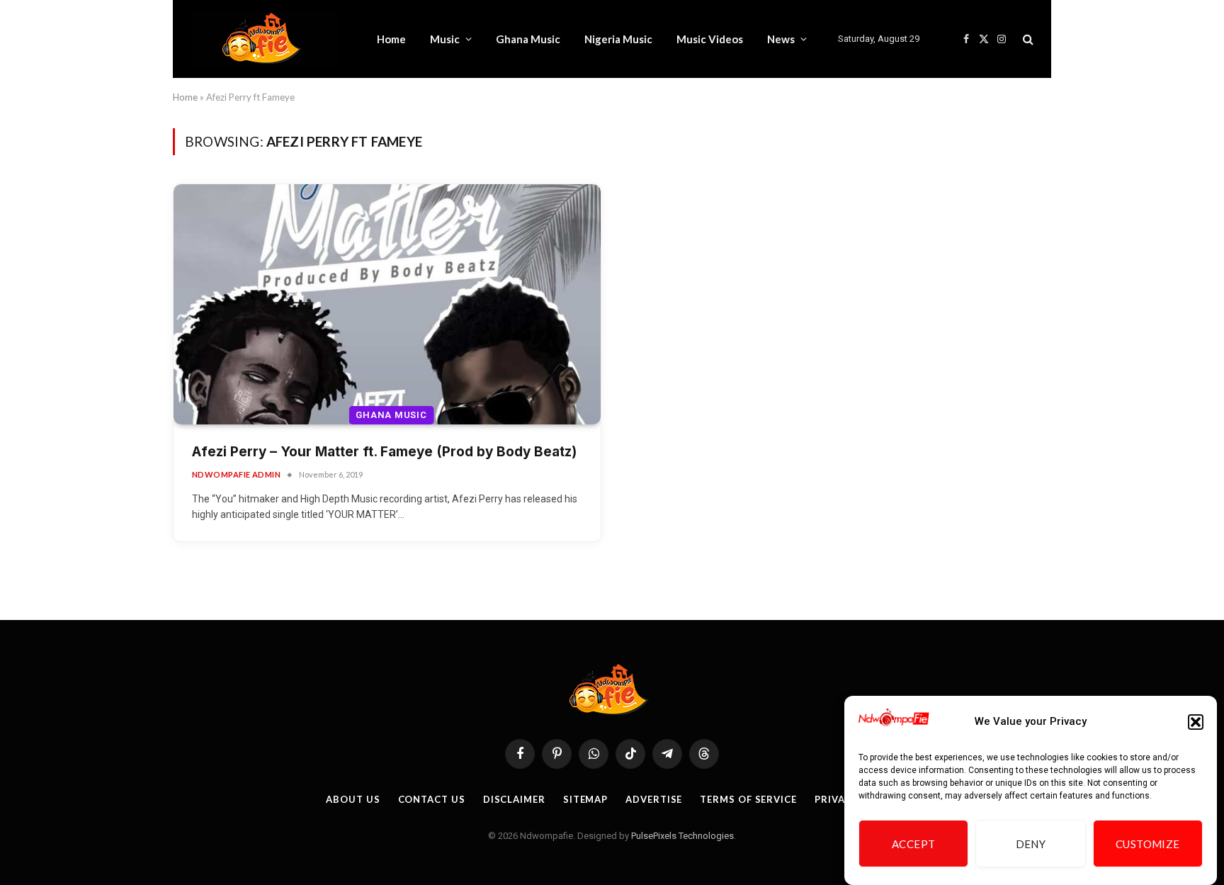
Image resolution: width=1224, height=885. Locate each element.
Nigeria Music (618, 39)
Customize (1148, 844)
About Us (353, 799)
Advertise (653, 799)
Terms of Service (748, 799)
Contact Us (431, 799)
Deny (1031, 844)
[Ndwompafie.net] (265, 39)
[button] (1196, 722)
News (781, 39)
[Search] (1026, 39)
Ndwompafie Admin (236, 474)
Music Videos (709, 39)
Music (445, 39)
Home (391, 39)
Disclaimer (514, 799)
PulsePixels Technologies (682, 835)
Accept (914, 844)
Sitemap (585, 799)
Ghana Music (528, 39)
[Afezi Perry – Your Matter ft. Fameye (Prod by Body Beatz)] (387, 304)
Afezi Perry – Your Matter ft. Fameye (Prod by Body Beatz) (384, 452)
